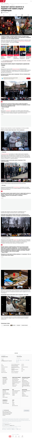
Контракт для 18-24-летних (25, 382)
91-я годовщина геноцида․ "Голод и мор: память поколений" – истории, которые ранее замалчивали (15, 61)
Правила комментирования (14, 371)
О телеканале (3, 368)
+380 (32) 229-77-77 (7, 424)
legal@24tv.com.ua (12, 425)
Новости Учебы (24, 389)
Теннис (13, 403)
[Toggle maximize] (30, 82)
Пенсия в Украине (5, 397)
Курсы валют (4, 391)
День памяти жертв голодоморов (23, 41)
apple (9, 429)
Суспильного (8, 110)
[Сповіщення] (31, 1)
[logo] (4, 1)
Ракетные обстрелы (15, 378)
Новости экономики (6, 389)
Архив (22, 368)
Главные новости (5, 378)
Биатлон (13, 404)
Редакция (2, 365)
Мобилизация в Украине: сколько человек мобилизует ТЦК (26, 386)
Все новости (5, 377)
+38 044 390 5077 (19, 356)
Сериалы (13, 395)
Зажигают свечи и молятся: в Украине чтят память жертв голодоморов (18, 3)
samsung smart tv (18, 429)
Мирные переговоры (15, 380)
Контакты (22, 364)
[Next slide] (30, 89)
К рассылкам (26, 410)
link (17, 360)
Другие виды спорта (15, 405)
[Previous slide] (2, 89)
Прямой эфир (4, 380)
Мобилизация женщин (25, 381)
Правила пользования (4, 372)
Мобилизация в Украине (26, 377)
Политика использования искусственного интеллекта (14, 365)
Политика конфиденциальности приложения (15, 367)
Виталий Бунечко (17, 187)
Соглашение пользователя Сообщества (14, 369)
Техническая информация (14, 372)
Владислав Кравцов (5, 12)
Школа (23, 392)
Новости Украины (6, 3)
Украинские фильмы (15, 391)
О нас (2, 364)
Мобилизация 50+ (24, 380)
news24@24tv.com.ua (4, 356)
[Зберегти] (28, 15)
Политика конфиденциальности (15, 364)
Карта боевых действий (15, 379)
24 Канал (2, 3)
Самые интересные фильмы (16, 390)
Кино (13, 389)
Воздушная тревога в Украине (16, 381)
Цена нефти (4, 390)
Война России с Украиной (16, 377)
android (4, 429)
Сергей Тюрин (16, 239)
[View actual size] (28, 82)
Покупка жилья (5, 402)
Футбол (13, 402)
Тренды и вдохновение (6, 403)
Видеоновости (5, 381)
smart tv (14, 429)
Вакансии (22, 365)
